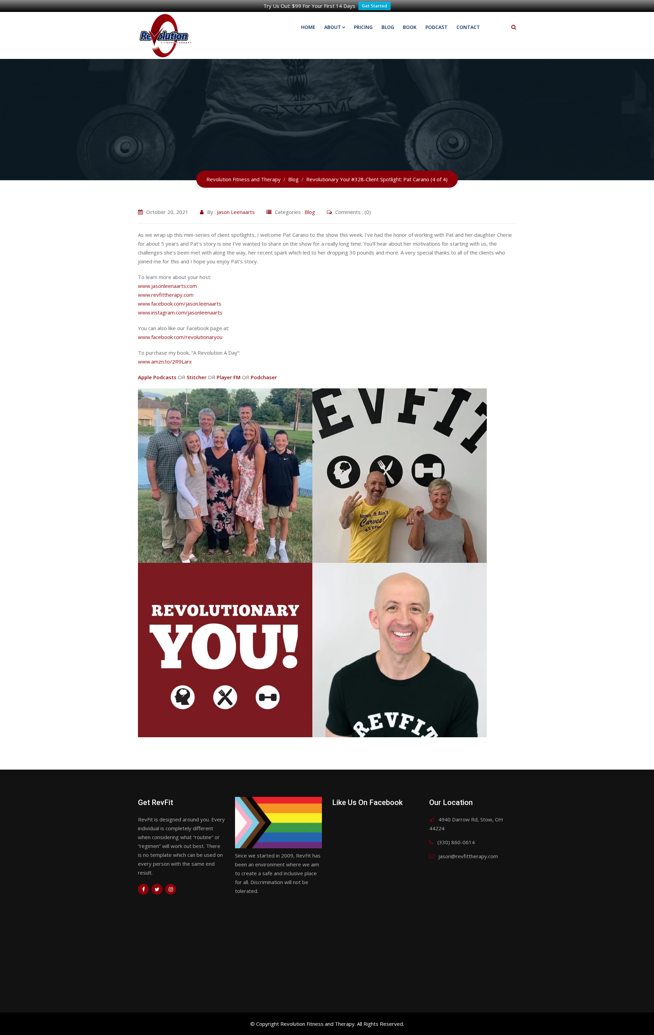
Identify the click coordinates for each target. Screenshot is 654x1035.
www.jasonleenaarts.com (167, 285)
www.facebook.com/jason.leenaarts (179, 303)
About (332, 27)
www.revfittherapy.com (165, 294)
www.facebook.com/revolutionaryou (180, 337)
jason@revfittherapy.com (468, 856)
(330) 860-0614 (456, 842)
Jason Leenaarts (236, 211)
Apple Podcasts (157, 377)
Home (308, 27)
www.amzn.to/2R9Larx (165, 361)
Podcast (436, 27)
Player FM (228, 377)
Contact (468, 27)
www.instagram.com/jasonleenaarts (180, 312)
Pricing (363, 27)
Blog (388, 27)
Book (410, 27)
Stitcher (196, 377)
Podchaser (264, 377)
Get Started (374, 6)
